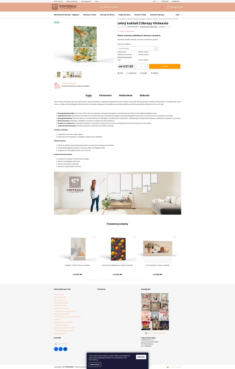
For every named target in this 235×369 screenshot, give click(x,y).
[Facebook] (56, 349)
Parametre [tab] (105, 95)
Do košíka (164, 66)
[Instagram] (61, 349)
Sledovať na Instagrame (156, 333)
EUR (154, 1)
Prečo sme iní (58, 1)
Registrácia (175, 1)
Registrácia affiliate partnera (64, 328)
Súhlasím (141, 357)
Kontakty (57, 319)
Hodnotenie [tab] (125, 95)
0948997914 (63, 344)
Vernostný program (61, 325)
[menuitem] (66, 15)
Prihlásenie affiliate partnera (64, 331)
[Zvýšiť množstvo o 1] (145, 66)
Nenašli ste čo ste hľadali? (63, 322)
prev (55, 256)
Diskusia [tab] (144, 95)
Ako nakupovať (86, 1)
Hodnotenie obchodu (61, 308)
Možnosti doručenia (125, 57)
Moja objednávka (60, 333)
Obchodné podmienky (62, 314)
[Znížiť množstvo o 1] (136, 66)
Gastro (167, 27)
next (179, 256)
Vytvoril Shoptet (175, 367)
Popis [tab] (89, 95)
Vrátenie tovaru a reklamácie (64, 311)
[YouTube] (65, 349)
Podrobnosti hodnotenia (148, 27)
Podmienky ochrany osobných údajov (67, 317)
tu (97, 360)
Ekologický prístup (60, 306)
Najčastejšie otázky (61, 303)
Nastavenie (95, 364)
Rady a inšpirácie (72, 1)
